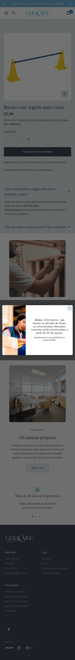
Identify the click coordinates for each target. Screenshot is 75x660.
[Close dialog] (70, 308)
